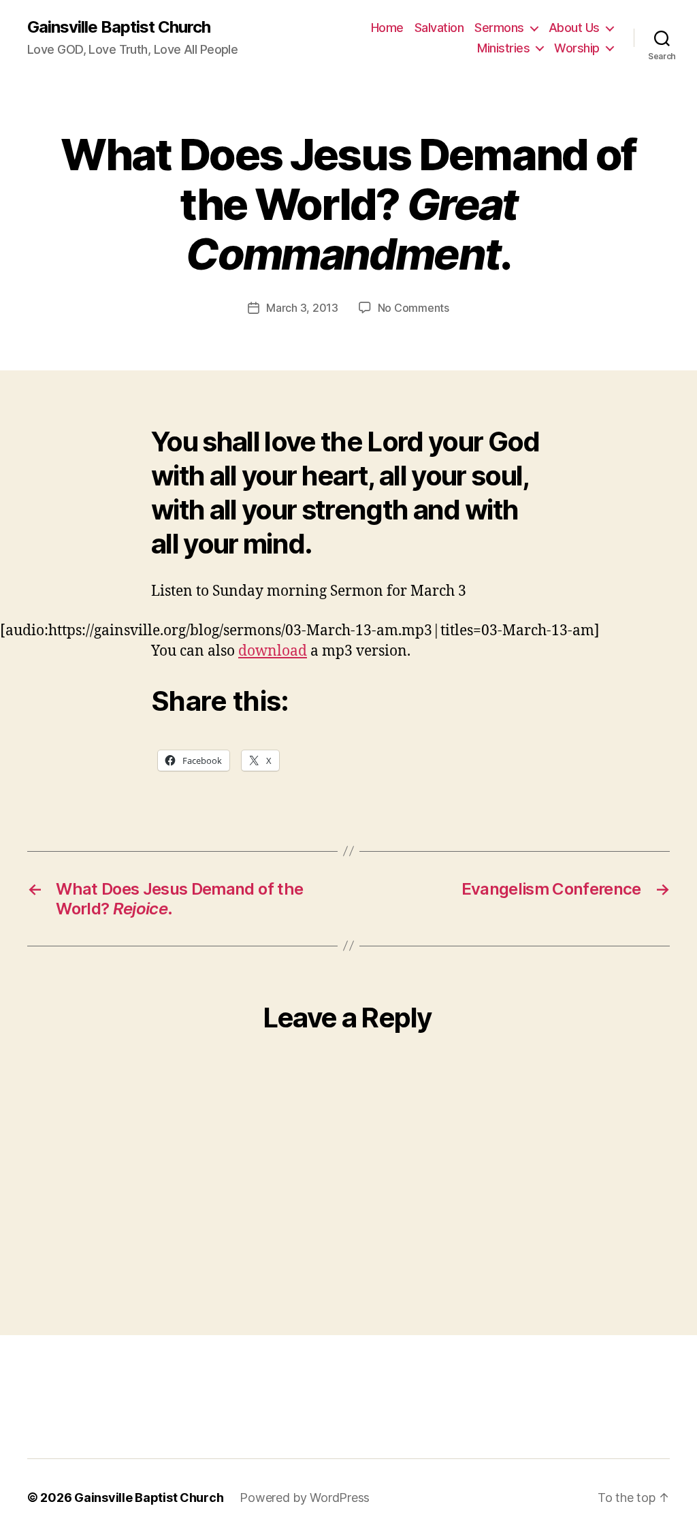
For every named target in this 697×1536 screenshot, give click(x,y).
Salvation (439, 27)
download (272, 651)
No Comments (413, 308)
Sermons (499, 27)
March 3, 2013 (302, 308)
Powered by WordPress (305, 1497)
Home (387, 27)
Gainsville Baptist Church (118, 27)
